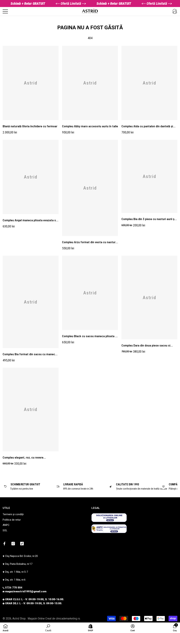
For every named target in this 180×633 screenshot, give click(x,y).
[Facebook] (4, 543)
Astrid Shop (19, 618)
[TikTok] (22, 543)
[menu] (5, 11)
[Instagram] (13, 543)
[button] (174, 11)
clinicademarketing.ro (68, 618)
